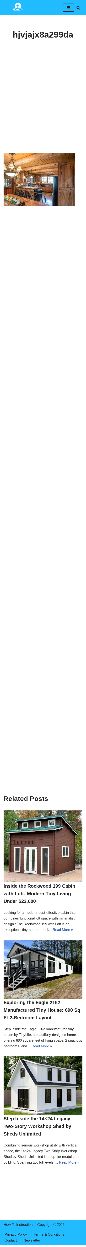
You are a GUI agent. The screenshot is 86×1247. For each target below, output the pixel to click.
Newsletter (31, 1240)
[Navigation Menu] (68, 8)
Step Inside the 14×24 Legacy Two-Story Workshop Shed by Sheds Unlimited (37, 1126)
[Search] (78, 8)
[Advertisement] (43, 108)
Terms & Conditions (49, 1234)
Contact (11, 1240)
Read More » (63, 930)
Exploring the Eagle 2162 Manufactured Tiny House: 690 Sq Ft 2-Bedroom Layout (42, 1010)
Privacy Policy (16, 1234)
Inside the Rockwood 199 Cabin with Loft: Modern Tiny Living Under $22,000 (39, 893)
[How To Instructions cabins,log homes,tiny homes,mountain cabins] (18, 7)
